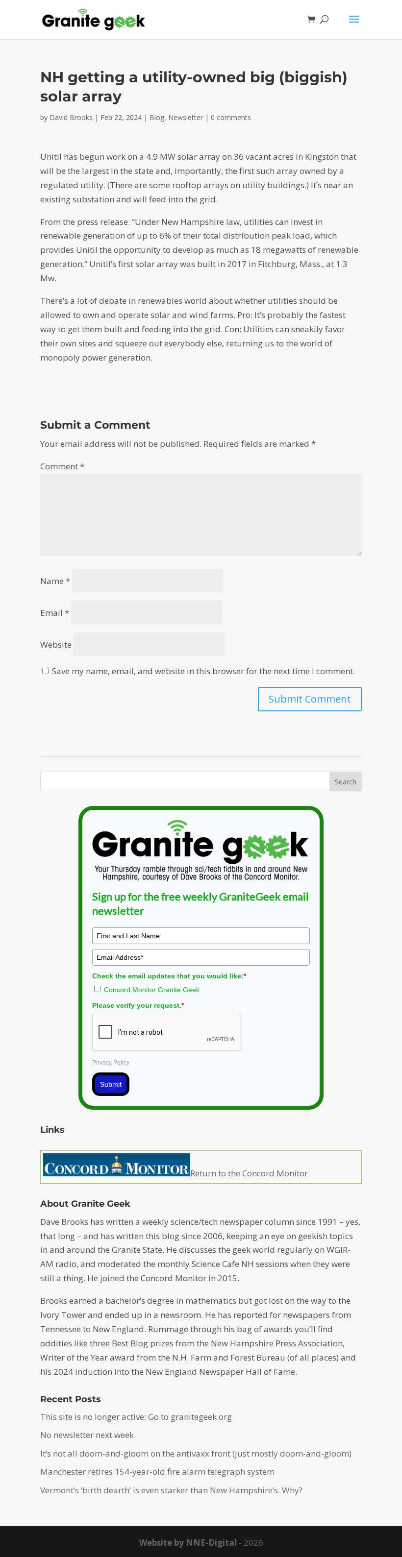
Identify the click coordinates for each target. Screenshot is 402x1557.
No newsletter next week (87, 1434)
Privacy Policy (110, 1062)
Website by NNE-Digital (188, 1542)
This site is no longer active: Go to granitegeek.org (136, 1416)
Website (56, 644)
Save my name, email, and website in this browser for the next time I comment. (203, 671)
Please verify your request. (138, 1005)
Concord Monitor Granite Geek (152, 990)
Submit (111, 1084)
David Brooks (71, 117)
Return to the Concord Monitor (249, 1173)
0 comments (231, 117)
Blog (157, 117)
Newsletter (185, 117)
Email (54, 612)
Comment (62, 466)
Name (55, 580)
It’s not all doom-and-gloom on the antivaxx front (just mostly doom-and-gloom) (196, 1453)
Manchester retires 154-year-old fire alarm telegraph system (157, 1471)
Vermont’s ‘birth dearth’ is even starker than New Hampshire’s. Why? (171, 1490)
